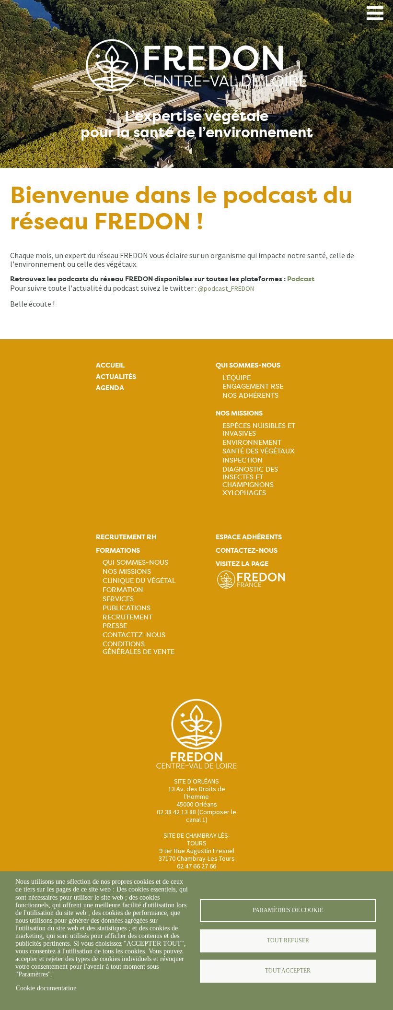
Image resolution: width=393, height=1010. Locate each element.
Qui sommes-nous (248, 365)
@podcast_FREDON (226, 288)
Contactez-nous (134, 634)
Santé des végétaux (258, 451)
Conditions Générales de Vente (138, 648)
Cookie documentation (46, 988)
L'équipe (236, 377)
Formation (123, 589)
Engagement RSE (252, 386)
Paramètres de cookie (288, 910)
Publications (126, 608)
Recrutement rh (126, 537)
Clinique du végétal (139, 580)
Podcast (300, 279)
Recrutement (127, 617)
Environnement (251, 442)
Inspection (242, 460)
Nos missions (239, 413)
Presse (115, 625)
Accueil (110, 365)
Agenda (110, 387)
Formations (118, 550)
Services (118, 598)
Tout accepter (288, 970)
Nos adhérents (250, 395)
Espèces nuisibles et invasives (258, 429)
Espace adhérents (249, 537)
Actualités (116, 376)
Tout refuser (288, 940)
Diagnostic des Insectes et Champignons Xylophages (250, 481)
